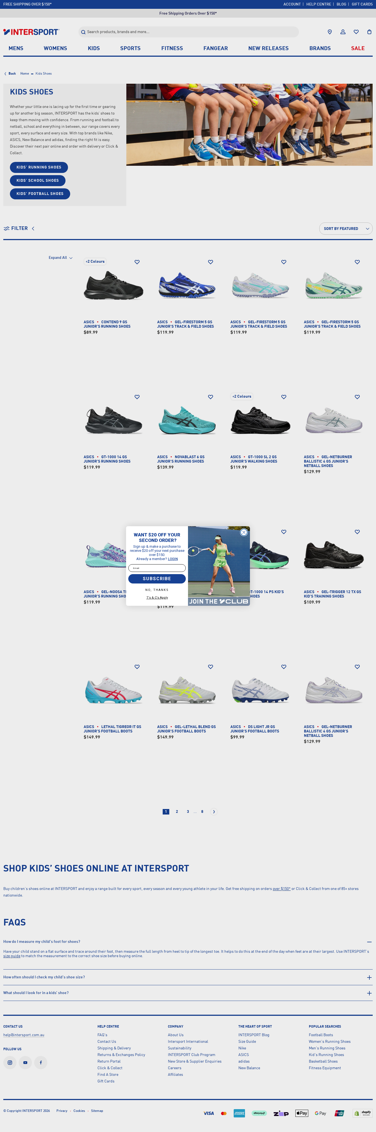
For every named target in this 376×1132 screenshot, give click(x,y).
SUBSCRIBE (157, 578)
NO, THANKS (157, 590)
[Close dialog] (244, 532)
